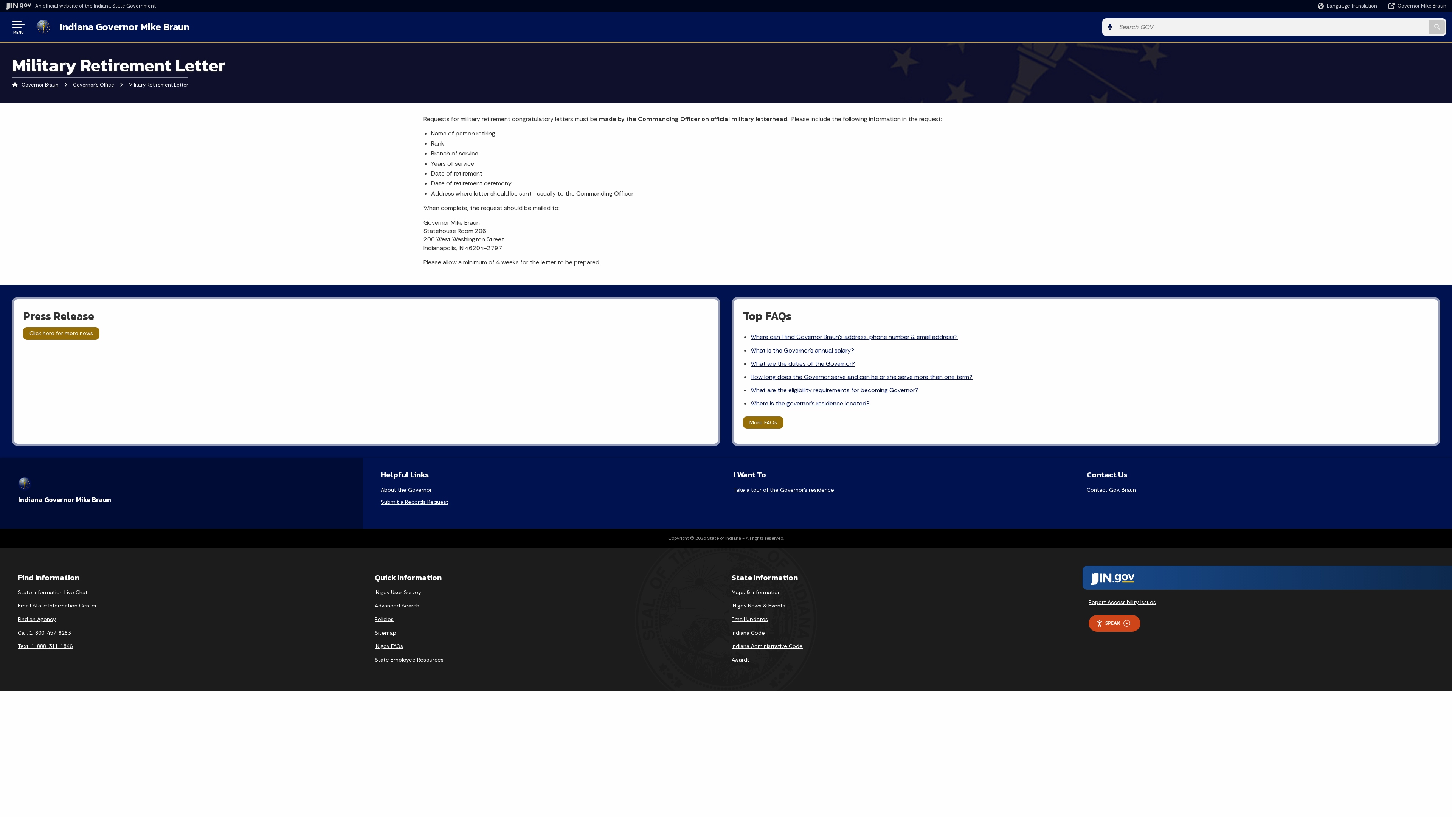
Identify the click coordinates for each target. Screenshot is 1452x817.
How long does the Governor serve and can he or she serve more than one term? (862, 377)
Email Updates (750, 619)
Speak (1112, 623)
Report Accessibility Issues (1122, 602)
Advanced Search (397, 605)
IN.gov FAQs (389, 646)
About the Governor (406, 489)
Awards (741, 659)
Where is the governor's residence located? (810, 403)
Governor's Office (93, 85)
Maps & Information (756, 592)
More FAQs (763, 422)
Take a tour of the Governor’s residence (784, 489)
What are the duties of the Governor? (803, 364)
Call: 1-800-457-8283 (44, 632)
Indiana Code (748, 632)
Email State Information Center (57, 605)
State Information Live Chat (53, 592)
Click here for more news (61, 333)
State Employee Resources (409, 659)
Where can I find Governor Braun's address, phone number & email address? (854, 337)
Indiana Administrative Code (767, 646)
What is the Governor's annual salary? (802, 350)
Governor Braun (40, 85)
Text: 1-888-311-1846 (45, 646)
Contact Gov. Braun (1111, 489)
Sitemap (385, 632)
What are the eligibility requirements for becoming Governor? (834, 390)
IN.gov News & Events (758, 605)
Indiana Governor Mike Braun (124, 27)
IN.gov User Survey (398, 592)
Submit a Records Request (414, 502)
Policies (384, 619)
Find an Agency (37, 619)
